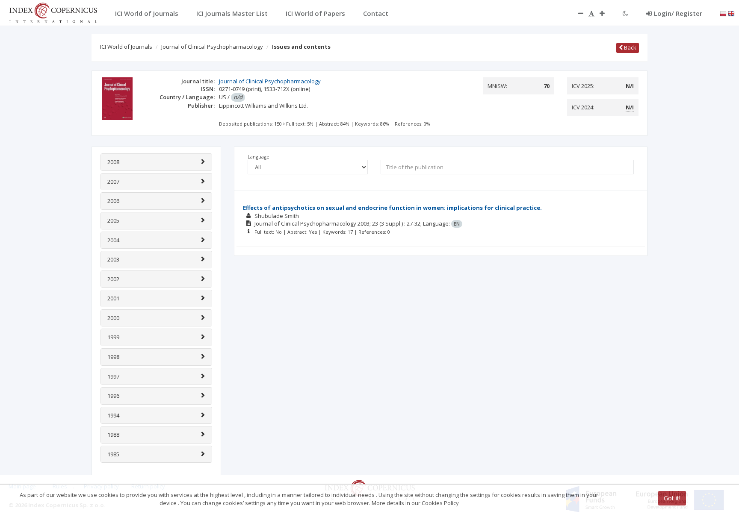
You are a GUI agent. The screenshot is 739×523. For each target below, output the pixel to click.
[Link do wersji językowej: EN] (731, 13)
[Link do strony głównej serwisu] (53, 12)
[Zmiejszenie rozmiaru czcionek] (576, 13)
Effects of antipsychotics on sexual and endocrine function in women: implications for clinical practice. (392, 208)
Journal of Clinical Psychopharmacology (212, 46)
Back (629, 47)
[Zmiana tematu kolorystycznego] (625, 13)
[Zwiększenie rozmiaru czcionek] (606, 13)
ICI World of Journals (126, 46)
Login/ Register (678, 13)
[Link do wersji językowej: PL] (723, 13)
